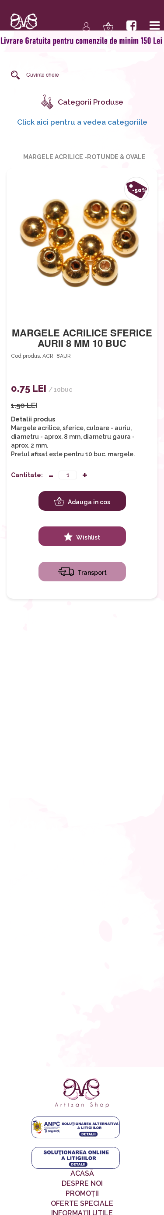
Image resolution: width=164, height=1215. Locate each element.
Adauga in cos (88, 502)
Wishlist (87, 537)
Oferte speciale (82, 1203)
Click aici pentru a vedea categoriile (82, 122)
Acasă (82, 1173)
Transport (91, 572)
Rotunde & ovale (116, 156)
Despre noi (82, 1183)
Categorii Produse (90, 102)
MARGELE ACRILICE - (55, 156)
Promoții (82, 1193)
